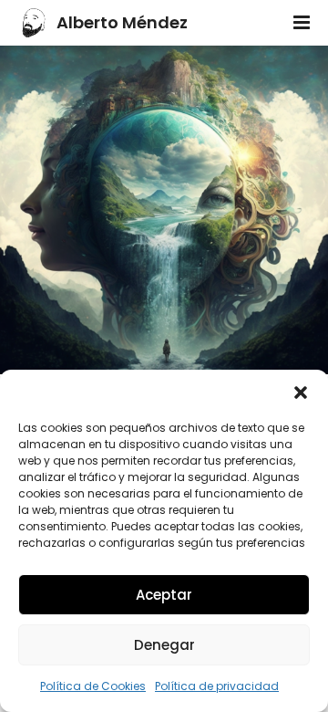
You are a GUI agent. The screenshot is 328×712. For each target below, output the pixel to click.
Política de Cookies (93, 686)
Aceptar (164, 594)
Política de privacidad (217, 686)
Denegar (164, 644)
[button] (301, 392)
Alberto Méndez (122, 22)
